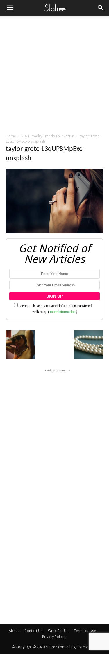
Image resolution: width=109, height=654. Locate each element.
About (14, 630)
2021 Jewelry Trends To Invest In (48, 136)
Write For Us (58, 630)
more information (62, 312)
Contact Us (33, 630)
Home (11, 136)
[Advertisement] (54, 73)
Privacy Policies (54, 636)
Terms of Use (85, 630)
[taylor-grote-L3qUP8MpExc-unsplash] (54, 232)
